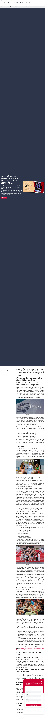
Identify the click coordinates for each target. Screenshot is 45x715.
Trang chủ (3, 6)
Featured (7, 6)
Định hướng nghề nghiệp (25, 2)
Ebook (9, 2)
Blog (5, 2)
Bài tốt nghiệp (15, 2)
